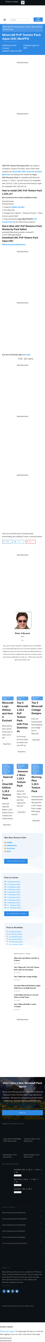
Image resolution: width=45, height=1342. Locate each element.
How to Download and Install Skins (13, 1231)
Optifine (9, 842)
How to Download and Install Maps (13, 1237)
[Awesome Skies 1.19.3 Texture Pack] (22, 760)
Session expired (6, 1327)
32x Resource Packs (15, 937)
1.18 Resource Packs (13, 882)
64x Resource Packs (15, 939)
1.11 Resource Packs (13, 900)
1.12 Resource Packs (13, 897)
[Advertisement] (22, 1043)
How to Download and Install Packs (14, 1212)
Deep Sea (30, 172)
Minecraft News (6, 698)
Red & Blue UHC (19, 172)
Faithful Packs (12, 845)
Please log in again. (7, 1331)
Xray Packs (11, 848)
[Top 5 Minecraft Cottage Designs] (37, 692)
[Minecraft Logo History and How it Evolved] (8, 692)
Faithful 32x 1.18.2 (23, 1189)
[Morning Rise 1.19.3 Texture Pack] (37, 760)
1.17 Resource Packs (13, 884)
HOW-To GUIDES (8, 1207)
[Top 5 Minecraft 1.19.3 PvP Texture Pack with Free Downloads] (22, 692)
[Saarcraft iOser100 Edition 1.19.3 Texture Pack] (8, 760)
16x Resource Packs (15, 934)
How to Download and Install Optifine (14, 1219)
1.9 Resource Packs (13, 905)
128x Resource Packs (15, 942)
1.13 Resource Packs (13, 895)
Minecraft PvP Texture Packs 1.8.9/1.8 (17, 27)
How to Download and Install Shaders (14, 1243)
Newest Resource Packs (13, 1124)
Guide (28, 355)
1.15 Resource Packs (13, 889)
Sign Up (22, 1112)
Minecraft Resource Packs (6, 772)
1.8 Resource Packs (13, 908)
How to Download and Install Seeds (14, 1225)
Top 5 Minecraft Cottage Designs (25, 976)
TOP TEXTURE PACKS (10, 1164)
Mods (9, 851)
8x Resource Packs (14, 932)
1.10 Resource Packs (13, 903)
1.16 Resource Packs (13, 887)
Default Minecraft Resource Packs (6, 767)
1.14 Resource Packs (13, 892)
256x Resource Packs (15, 944)
